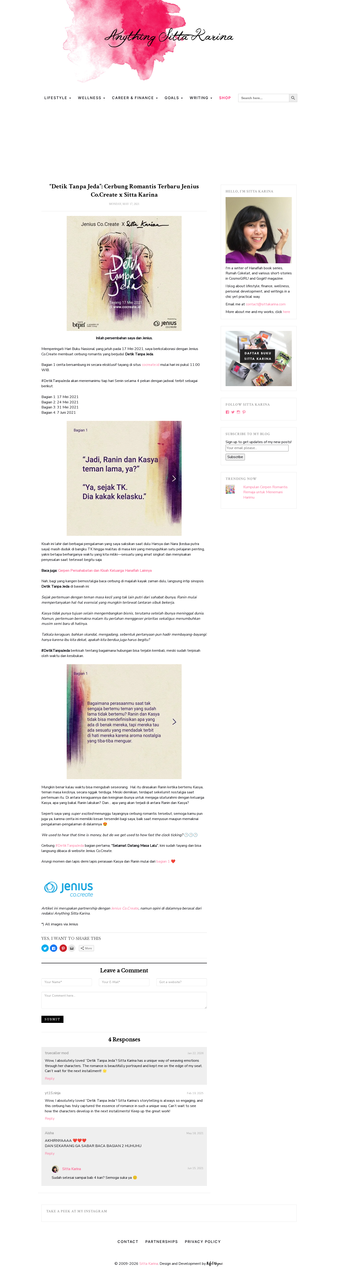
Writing (200, 97)
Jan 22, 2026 (195, 1053)
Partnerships (161, 1241)
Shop (225, 97)
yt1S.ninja (52, 1093)
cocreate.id (150, 364)
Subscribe (235, 456)
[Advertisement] (169, 141)
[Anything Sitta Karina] (169, 45)
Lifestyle (56, 97)
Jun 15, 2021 (195, 1168)
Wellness (90, 97)
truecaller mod (57, 1053)
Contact (127, 1241)
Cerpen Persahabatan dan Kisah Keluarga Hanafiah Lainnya (105, 570)
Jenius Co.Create (124, 908)
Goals (172, 97)
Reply (49, 1078)
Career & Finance (133, 97)
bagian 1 (163, 861)
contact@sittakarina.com (266, 304)
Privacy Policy (203, 1241)
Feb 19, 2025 (195, 1093)
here (286, 311)
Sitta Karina (71, 1168)
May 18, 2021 (194, 1133)
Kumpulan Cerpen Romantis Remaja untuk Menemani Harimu (265, 492)
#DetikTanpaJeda (69, 845)
